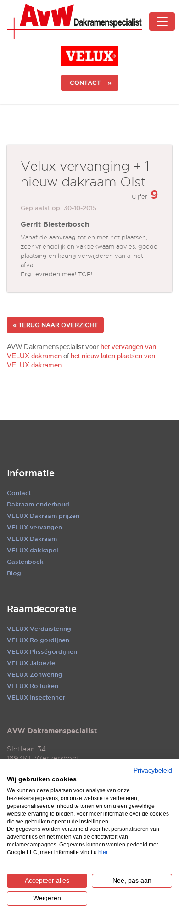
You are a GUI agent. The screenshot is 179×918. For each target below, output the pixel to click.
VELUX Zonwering (34, 674)
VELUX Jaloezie (31, 663)
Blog (14, 573)
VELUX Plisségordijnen (42, 651)
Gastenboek (25, 561)
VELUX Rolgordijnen (38, 640)
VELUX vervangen (34, 527)
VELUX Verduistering (39, 628)
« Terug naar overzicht (55, 325)
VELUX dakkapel (32, 550)
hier (102, 852)
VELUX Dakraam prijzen (43, 515)
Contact (19, 493)
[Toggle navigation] (162, 21)
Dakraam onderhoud (38, 504)
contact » (90, 82)
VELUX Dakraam (32, 538)
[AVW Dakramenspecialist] (74, 21)
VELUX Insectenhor (36, 697)
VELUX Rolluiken (32, 686)
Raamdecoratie (42, 609)
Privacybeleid (153, 770)
